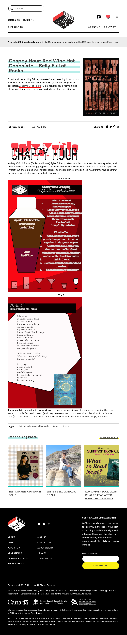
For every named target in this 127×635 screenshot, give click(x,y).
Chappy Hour (37, 426)
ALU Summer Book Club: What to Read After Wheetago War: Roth (101, 495)
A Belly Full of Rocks (30, 85)
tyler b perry (64, 426)
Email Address (90, 553)
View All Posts (109, 437)
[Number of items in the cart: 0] (117, 17)
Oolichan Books (51, 426)
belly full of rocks (24, 426)
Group (39, 613)
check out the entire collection (80, 413)
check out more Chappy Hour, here (89, 416)
